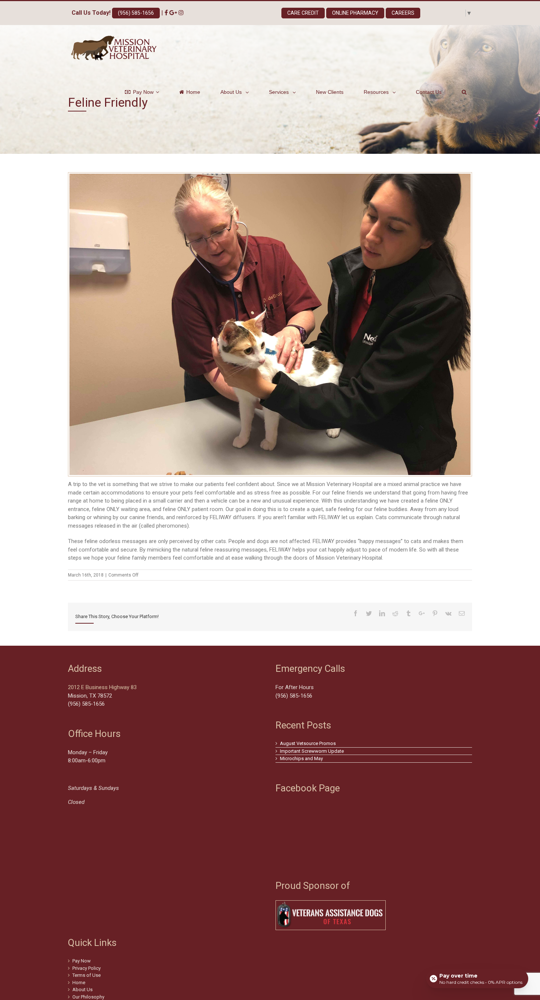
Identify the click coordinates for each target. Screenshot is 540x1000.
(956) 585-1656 (136, 13)
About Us (82, 989)
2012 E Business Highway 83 (102, 687)
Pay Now (81, 961)
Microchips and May (301, 758)
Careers (403, 13)
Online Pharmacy (355, 13)
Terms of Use (86, 975)
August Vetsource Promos (308, 743)
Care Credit (303, 13)
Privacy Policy (86, 968)
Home (78, 982)
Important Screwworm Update (312, 751)
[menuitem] (146, 92)
